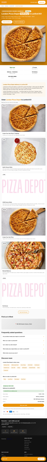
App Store (4, 426)
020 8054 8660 (33, 2)
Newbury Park (6, 364)
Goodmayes (37, 364)
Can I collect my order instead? (10, 344)
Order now (41, 2)
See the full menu (23, 312)
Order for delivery (7, 21)
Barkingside (24, 367)
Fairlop (18, 367)
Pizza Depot (17, 379)
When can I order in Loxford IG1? (10, 340)
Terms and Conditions (28, 454)
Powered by (3, 438)
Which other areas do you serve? (10, 353)
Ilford (38, 367)
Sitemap (25, 456)
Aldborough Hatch (15, 364)
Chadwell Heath (32, 367)
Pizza (5, 379)
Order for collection (19, 21)
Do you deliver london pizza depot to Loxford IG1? (14, 336)
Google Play (10, 426)
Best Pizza (23, 379)
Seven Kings (23, 364)
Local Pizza (10, 379)
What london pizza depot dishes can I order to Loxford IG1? (16, 348)
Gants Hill (13, 367)
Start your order (23, 405)
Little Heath (30, 364)
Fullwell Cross (6, 367)
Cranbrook (6, 370)
